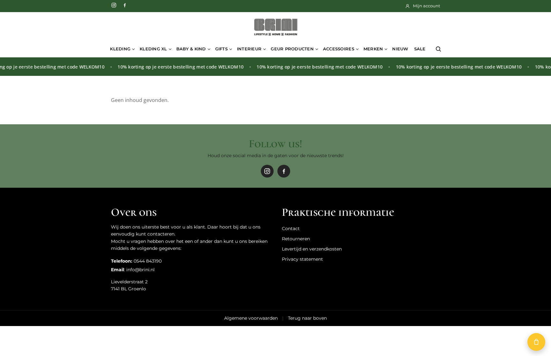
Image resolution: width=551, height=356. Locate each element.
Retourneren (296, 239)
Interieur (249, 48)
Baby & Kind (191, 48)
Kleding (120, 48)
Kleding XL (153, 48)
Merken (373, 48)
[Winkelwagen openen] (536, 342)
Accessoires (338, 48)
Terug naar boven (307, 318)
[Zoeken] (438, 49)
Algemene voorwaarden (251, 318)
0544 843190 (148, 261)
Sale (420, 48)
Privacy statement (302, 259)
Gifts (221, 48)
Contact (291, 228)
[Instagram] (114, 5)
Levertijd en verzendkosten (312, 249)
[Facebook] (125, 5)
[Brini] (275, 27)
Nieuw (400, 48)
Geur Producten (292, 48)
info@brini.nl (140, 269)
